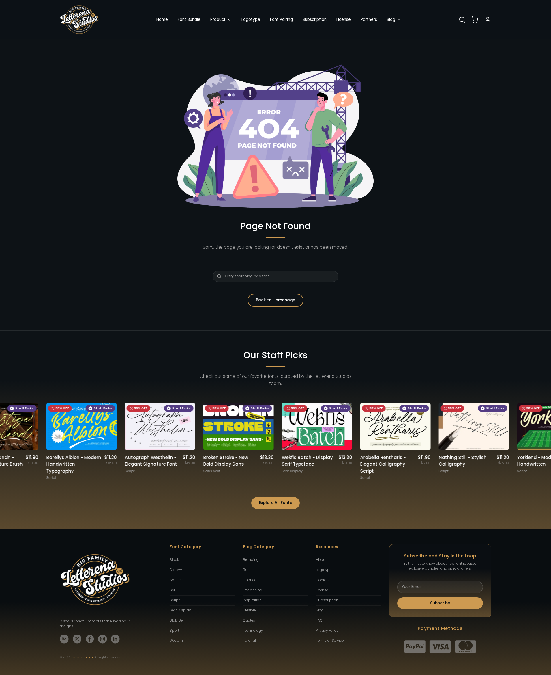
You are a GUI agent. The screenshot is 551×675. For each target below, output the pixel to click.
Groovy (176, 570)
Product (218, 19)
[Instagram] (102, 639)
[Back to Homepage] (79, 19)
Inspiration (252, 600)
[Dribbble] (77, 639)
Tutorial (249, 640)
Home (162, 19)
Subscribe (440, 603)
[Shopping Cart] (474, 19)
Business (250, 570)
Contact (323, 580)
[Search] (462, 19)
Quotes (249, 620)
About (321, 559)
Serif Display (180, 610)
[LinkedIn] (115, 639)
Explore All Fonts (275, 502)
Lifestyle (249, 610)
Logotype (250, 19)
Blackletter (178, 559)
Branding (251, 559)
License (343, 19)
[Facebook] (89, 639)
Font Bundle (189, 19)
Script (175, 600)
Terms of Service (330, 640)
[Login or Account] (487, 19)
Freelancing (252, 590)
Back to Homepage (275, 300)
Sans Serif (178, 580)
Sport (174, 630)
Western (176, 640)
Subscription (315, 19)
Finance (249, 580)
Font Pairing (281, 19)
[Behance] (64, 639)
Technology (253, 630)
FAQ (319, 620)
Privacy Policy (327, 630)
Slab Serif (178, 620)
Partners (369, 19)
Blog (391, 19)
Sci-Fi (174, 590)
